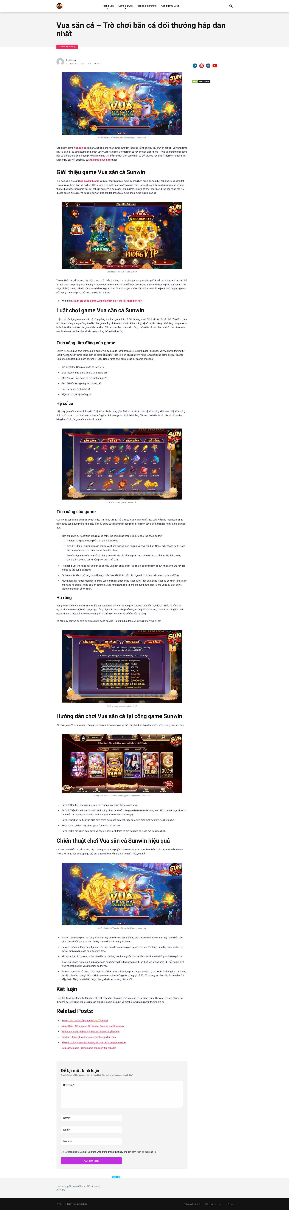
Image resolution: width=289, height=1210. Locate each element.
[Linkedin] (195, 67)
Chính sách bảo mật (192, 1204)
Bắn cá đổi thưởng (147, 5)
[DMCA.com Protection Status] (201, 82)
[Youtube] (215, 67)
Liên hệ (230, 1204)
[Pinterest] (201, 67)
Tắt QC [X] (116, 1177)
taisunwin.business (101, 159)
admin (72, 60)
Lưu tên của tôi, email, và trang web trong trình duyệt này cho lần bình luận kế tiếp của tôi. (111, 1151)
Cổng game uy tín (170, 5)
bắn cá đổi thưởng (89, 181)
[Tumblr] (208, 67)
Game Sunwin (125, 5)
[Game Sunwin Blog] (59, 5)
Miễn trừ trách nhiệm (213, 1204)
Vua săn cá (80, 147)
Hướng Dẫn (108, 5)
